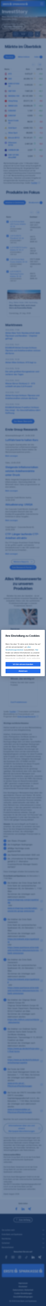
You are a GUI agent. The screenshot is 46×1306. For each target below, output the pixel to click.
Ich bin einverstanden (23, 664)
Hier (36, 650)
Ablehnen (23, 671)
